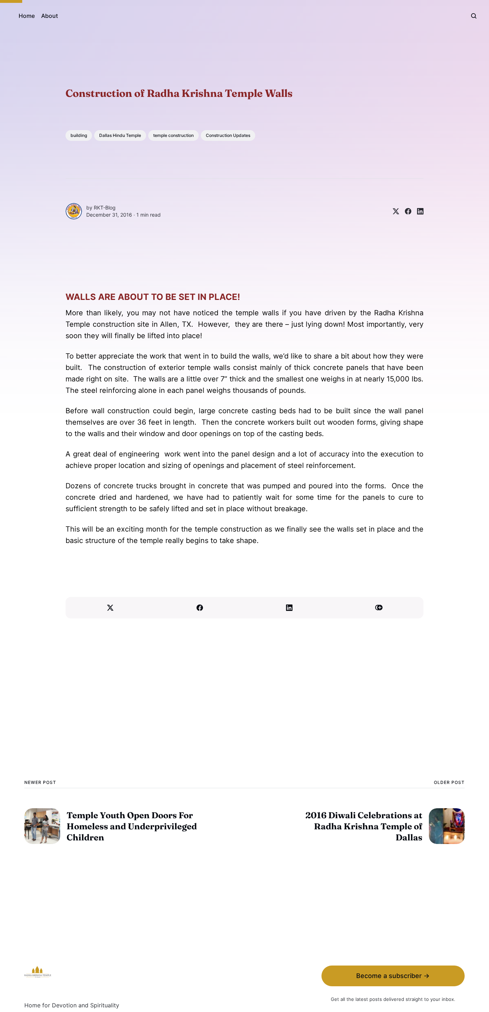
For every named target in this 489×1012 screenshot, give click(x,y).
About (49, 15)
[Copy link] (378, 607)
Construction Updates (228, 135)
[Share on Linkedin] (417, 211)
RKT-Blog (105, 207)
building (79, 135)
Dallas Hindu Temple (120, 135)
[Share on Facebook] (405, 211)
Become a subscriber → (393, 975)
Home (27, 15)
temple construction (173, 135)
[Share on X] (393, 211)
